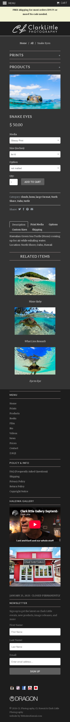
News (12, 438)
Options (53, 224)
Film (12, 423)
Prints (13, 408)
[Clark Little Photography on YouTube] (30, 689)
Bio (11, 428)
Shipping (37, 229)
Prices (13, 443)
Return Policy (17, 486)
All (32, 43)
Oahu (20, 201)
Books (13, 418)
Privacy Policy (17, 481)
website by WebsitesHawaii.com (26, 716)
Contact (14, 448)
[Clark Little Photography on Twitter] (18, 689)
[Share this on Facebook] (23, 209)
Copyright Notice (19, 491)
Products (15, 413)
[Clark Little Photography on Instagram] (12, 689)
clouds (24, 196)
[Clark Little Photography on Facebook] (24, 689)
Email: (13, 655)
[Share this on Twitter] (19, 209)
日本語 (13, 453)
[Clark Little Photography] (35, 28)
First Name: (16, 625)
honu (32, 196)
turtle (27, 201)
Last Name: (16, 640)
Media (13, 134)
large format (43, 196)
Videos (13, 433)
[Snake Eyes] (35, 92)
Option (14, 162)
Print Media (37, 224)
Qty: (12, 176)
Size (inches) (17, 148)
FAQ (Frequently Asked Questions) (29, 471)
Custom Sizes (19, 229)
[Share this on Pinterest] (27, 209)
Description (18, 224)
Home (13, 403)
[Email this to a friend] (31, 209)
